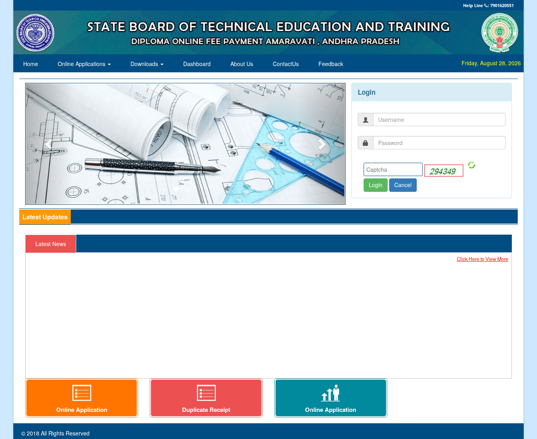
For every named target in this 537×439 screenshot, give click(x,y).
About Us (241, 64)
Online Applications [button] (82, 64)
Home (30, 64)
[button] (50, 143)
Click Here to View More (482, 259)
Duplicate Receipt (206, 409)
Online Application (81, 409)
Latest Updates (45, 216)
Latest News (50, 244)
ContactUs (286, 64)
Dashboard (197, 64)
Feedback (330, 64)
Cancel (403, 185)
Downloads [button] (145, 64)
